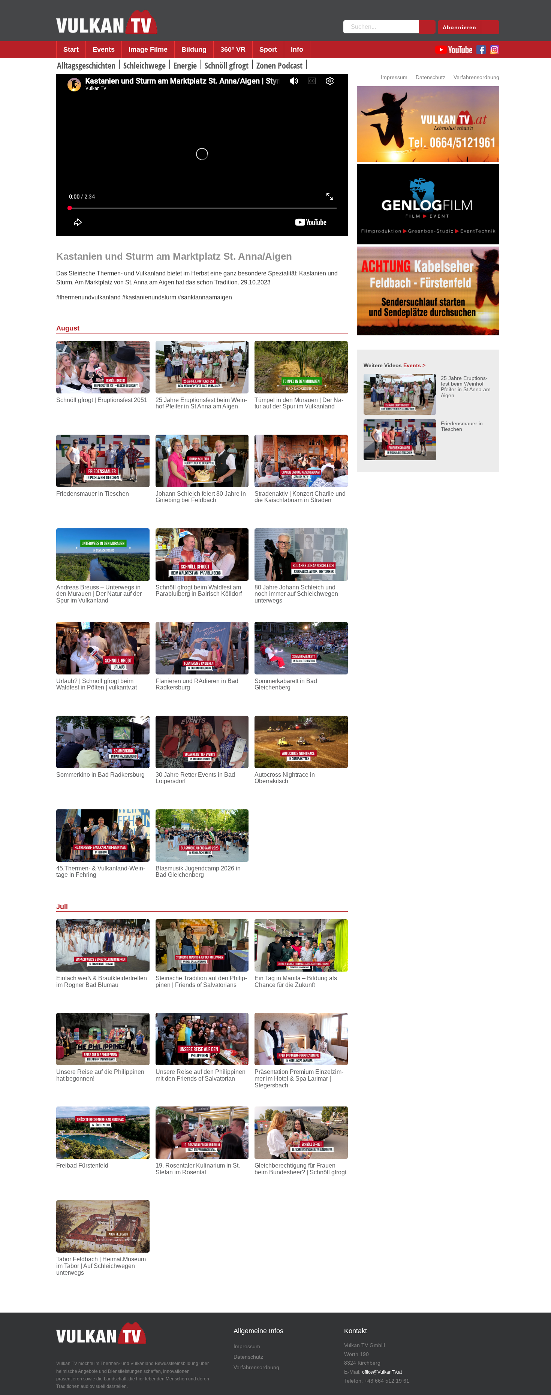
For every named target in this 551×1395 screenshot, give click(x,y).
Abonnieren (459, 27)
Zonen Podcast (279, 65)
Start (71, 49)
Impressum (394, 77)
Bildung (194, 49)
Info (297, 49)
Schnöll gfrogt (227, 65)
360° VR (233, 49)
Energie (185, 65)
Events (104, 49)
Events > (414, 365)
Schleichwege (144, 65)
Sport (268, 49)
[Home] (106, 22)
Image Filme (148, 49)
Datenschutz (430, 77)
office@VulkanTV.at (382, 1372)
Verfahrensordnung (476, 77)
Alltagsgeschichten (86, 65)
